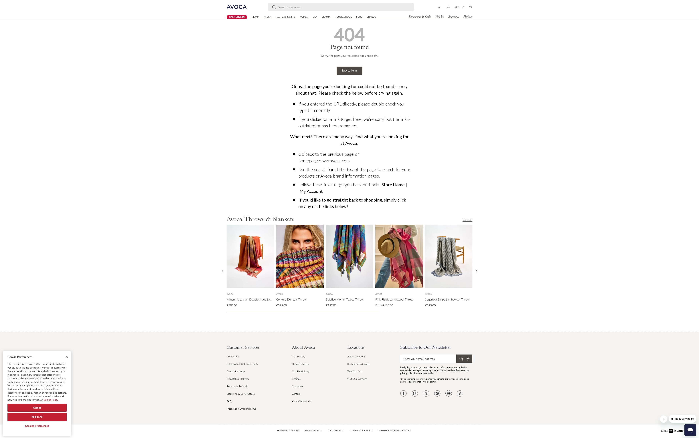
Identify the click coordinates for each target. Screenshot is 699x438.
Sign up (464, 359)
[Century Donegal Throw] (299, 256)
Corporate (297, 386)
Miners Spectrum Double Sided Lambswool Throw (258, 299)
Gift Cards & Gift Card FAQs (242, 363)
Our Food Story (300, 371)
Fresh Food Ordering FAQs (241, 408)
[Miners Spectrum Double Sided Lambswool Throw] (250, 256)
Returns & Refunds (237, 386)
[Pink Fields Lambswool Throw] (399, 256)
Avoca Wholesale (301, 401)
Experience (453, 17)
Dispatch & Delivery (238, 378)
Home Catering (300, 363)
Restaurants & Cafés (420, 17)
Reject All (37, 416)
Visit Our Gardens (357, 378)
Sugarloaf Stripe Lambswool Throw (447, 299)
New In (255, 17)
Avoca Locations (356, 356)
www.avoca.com (334, 160)
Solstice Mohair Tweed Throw (345, 299)
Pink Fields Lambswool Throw (394, 299)
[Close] (67, 357)
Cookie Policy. (51, 399)
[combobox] (341, 7)
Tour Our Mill (354, 371)
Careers (296, 393)
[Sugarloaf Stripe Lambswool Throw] (448, 256)
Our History (298, 356)
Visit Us (439, 17)
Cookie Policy (335, 430)
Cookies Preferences (37, 425)
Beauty (326, 17)
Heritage (467, 17)
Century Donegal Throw (291, 299)
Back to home (349, 70)
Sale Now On (237, 17)
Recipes (296, 378)
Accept (37, 407)
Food (359, 17)
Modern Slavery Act (361, 430)
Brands (371, 17)
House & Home (343, 17)
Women (304, 17)
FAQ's (230, 401)
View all (467, 220)
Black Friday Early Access (241, 393)
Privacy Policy (313, 430)
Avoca (267, 17)
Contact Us (233, 356)
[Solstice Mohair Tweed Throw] (349, 256)
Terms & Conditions (288, 430)
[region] (37, 393)
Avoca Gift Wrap (236, 371)
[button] (470, 7)
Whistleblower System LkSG (394, 430)
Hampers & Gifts (285, 17)
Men (315, 17)
